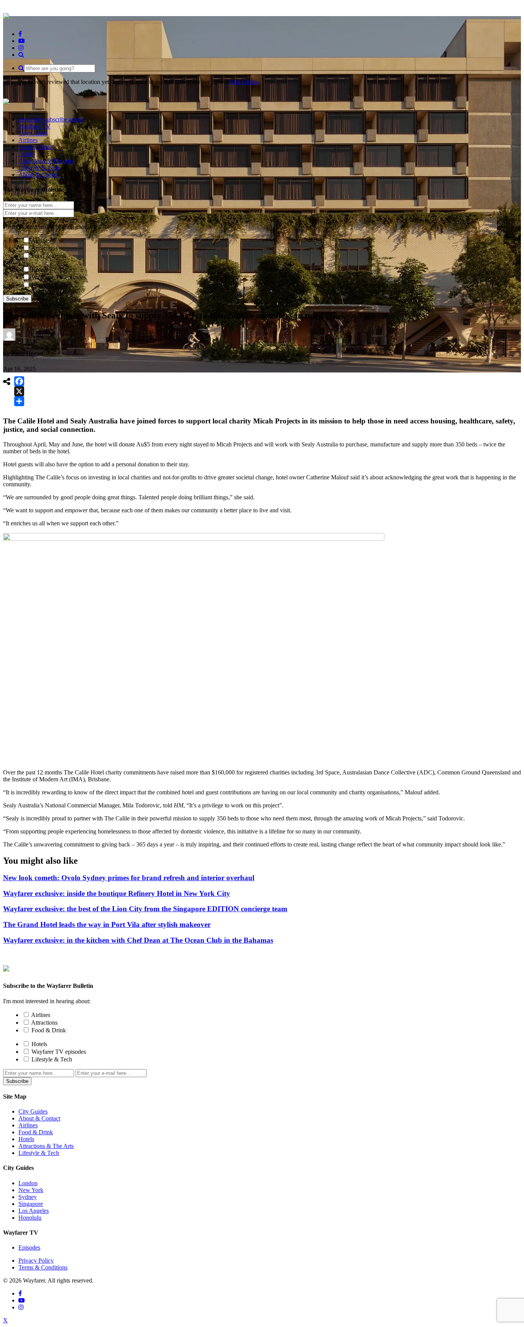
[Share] (19, 401)
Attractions (44, 248)
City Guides (244, 82)
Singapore (30, 1204)
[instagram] (21, 47)
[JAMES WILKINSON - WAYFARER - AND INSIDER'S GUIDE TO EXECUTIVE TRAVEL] (6, 15)
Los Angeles (33, 1210)
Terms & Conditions (43, 1267)
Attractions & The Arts (46, 1146)
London (28, 1183)
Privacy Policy (36, 1260)
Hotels (39, 269)
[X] (19, 391)
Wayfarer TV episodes (58, 277)
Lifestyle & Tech (51, 285)
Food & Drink (48, 256)
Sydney (27, 1197)
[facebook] (20, 34)
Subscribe (17, 299)
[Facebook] (19, 381)
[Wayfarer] (6, 967)
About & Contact (39, 1118)
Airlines (40, 240)
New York (30, 1190)
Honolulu (29, 1217)
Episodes (29, 1247)
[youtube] (21, 41)
